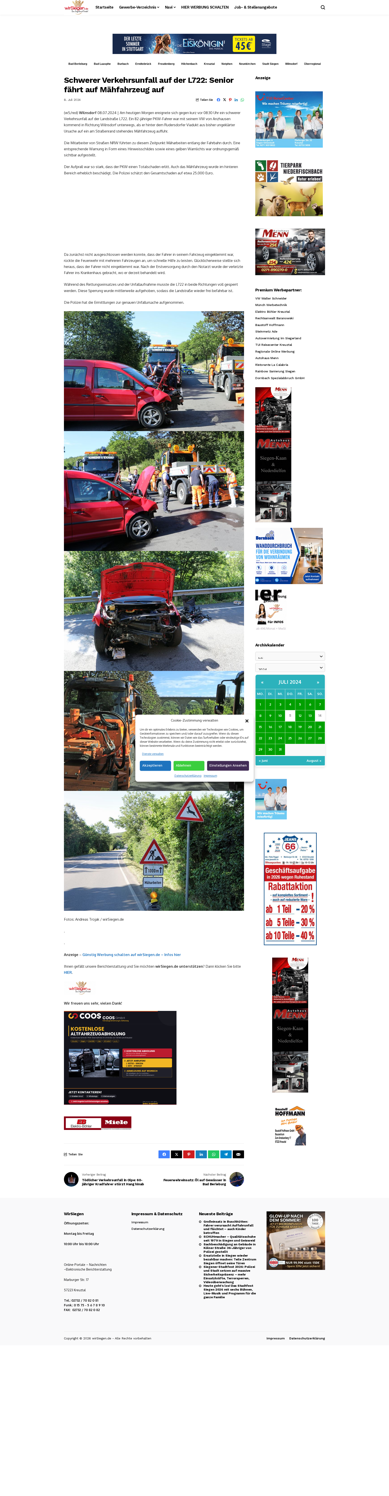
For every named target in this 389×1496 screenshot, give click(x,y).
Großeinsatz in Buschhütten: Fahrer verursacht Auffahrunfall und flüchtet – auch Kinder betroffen (228, 1227)
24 (280, 738)
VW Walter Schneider (271, 298)
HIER (68, 972)
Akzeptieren (152, 765)
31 (280, 749)
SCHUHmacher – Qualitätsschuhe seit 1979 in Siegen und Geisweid (230, 1238)
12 (300, 715)
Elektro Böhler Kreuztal (272, 311)
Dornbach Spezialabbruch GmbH (279, 378)
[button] (247, 720)
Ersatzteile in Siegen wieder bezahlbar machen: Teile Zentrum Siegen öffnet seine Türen (230, 1259)
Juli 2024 (290, 681)
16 (270, 726)
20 (310, 726)
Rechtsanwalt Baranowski (274, 318)
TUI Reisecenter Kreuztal (273, 344)
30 (270, 749)
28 (320, 738)
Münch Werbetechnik (271, 305)
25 (290, 738)
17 (280, 726)
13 (310, 715)
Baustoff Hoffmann (269, 324)
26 (300, 738)
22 (260, 738)
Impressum (210, 775)
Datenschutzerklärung (187, 775)
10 (280, 715)
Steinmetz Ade (266, 331)
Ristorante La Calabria (271, 364)
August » (314, 760)
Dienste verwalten (153, 753)
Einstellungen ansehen (228, 765)
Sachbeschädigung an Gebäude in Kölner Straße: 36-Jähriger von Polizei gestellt (230, 1248)
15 (260, 726)
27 (310, 738)
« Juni (263, 760)
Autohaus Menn (267, 358)
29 (260, 749)
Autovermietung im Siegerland (278, 338)
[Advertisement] (154, 213)
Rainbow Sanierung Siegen (275, 371)
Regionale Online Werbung (275, 351)
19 (300, 726)
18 (290, 726)
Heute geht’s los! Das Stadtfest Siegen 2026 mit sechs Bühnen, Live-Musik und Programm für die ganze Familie (230, 1291)
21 (320, 726)
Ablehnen (183, 765)
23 (270, 738)
